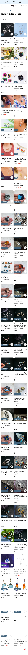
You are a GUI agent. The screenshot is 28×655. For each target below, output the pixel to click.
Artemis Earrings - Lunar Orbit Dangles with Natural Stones (7, 325)
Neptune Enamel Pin (19, 206)
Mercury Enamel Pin (6, 228)
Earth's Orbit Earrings (6, 544)
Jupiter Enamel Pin (5, 398)
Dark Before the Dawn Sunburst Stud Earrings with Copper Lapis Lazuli (20, 325)
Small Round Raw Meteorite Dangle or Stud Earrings (20, 497)
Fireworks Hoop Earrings (7, 110)
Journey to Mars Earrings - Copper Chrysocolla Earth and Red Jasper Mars (20, 374)
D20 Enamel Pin (18, 86)
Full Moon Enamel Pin (6, 206)
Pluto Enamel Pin (5, 299)
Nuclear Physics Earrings (20, 616)
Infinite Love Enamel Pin (20, 62)
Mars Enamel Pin (18, 276)
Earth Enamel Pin (5, 447)
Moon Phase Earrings (6, 423)
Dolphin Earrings (5, 593)
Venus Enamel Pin (5, 252)
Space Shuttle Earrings (20, 593)
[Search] (21, 6)
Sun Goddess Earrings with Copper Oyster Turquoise (19, 400)
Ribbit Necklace (5, 182)
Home (2, 10)
